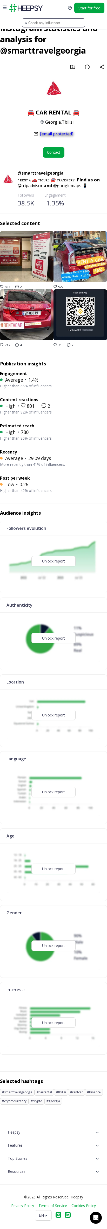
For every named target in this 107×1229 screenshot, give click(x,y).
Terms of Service (52, 1205)
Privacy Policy (22, 1205)
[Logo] (26, 8)
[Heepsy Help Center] (69, 7)
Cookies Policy (83, 1205)
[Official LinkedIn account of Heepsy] (67, 1215)
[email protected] (56, 134)
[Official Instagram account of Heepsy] (58, 1215)
